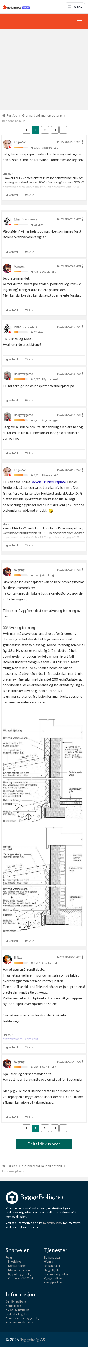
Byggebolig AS (32, 1339)
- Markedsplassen (18, 1270)
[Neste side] (63, 129)
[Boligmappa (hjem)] (16, 7)
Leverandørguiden (56, 1274)
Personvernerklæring (19, 1322)
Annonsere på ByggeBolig (22, 1318)
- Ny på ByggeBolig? (19, 1274)
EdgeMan (20, 142)
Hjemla (48, 1261)
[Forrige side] (54, 129)
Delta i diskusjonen (44, 1143)
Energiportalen (53, 1282)
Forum (10, 1257)
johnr (17, 219)
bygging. (19, 266)
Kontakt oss (13, 1305)
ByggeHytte (52, 1270)
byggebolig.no (52, 1223)
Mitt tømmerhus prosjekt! (21, 1039)
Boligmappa (52, 1257)
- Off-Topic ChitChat (19, 1278)
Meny (78, 6)
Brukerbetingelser (17, 1314)
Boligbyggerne (23, 374)
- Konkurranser (16, 1266)
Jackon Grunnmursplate (48, 482)
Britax (18, 957)
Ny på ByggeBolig (17, 1310)
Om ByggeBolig (16, 1301)
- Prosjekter (14, 1261)
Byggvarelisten (53, 1278)
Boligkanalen (52, 1266)
